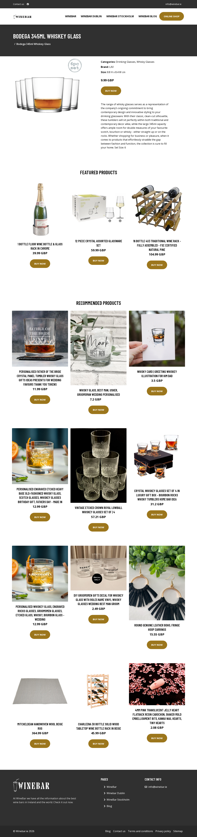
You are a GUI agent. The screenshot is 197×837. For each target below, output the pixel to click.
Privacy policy (163, 831)
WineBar (70, 16)
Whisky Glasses (145, 62)
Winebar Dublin (91, 16)
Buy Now (111, 90)
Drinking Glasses (125, 62)
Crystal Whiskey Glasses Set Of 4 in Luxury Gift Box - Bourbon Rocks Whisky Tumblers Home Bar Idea (157, 495)
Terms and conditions (140, 831)
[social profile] (28, 4)
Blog (109, 806)
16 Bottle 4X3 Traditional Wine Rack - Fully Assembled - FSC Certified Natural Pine (157, 245)
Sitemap (178, 831)
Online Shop (171, 16)
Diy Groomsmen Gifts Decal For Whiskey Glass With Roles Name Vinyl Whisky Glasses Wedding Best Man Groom (98, 599)
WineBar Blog (148, 16)
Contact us (119, 831)
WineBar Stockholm (120, 16)
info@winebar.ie (173, 4)
